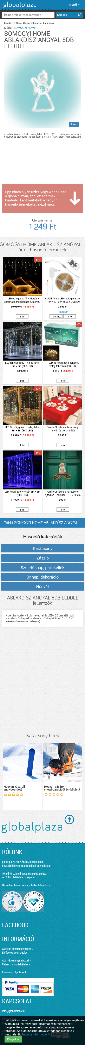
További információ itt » (37, 1034)
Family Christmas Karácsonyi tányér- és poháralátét (62, 428)
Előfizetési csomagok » (14, 952)
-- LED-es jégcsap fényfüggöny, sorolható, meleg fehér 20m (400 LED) (22, 300)
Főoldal (8, 22)
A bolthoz (56, 316)
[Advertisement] (42, 684)
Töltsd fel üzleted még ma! (20, 877)
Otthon (17, 22)
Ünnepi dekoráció (32, 22)
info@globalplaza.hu (13, 1011)
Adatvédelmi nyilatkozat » (16, 960)
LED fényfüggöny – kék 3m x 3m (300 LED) (22, 493)
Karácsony (48, 22)
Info (22, 316)
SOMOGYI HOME (25, 28)
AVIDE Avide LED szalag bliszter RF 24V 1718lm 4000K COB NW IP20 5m (62, 300)
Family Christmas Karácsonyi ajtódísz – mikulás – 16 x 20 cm (62, 493)
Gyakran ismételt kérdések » (17, 949)
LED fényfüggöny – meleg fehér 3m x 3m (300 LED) (22, 428)
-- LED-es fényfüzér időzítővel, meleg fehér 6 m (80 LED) (63, 364)
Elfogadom (13, 1039)
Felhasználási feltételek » (16, 964)
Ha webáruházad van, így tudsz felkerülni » (26, 885)
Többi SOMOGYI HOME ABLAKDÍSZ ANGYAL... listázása (42, 524)
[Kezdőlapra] (19, 8)
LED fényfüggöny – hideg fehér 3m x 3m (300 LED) (22, 364)
